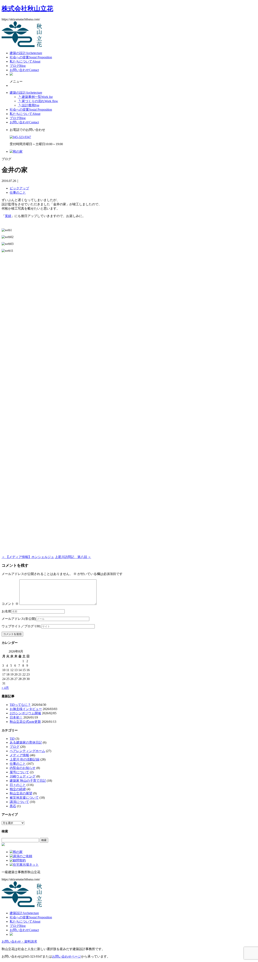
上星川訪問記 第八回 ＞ (73, 557)
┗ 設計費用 (28, 105)
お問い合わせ (24, 70)
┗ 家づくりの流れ (38, 101)
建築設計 (24, 913)
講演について (19, 802)
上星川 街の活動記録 (25, 759)
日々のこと (18, 785)
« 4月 (5, 687)
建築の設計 (26, 53)
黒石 (13, 806)
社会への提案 (31, 57)
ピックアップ (19, 188)
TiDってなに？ (20, 704)
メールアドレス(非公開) (19, 618)
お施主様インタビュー (26, 709)
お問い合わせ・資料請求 (19, 941)
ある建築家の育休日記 (26, 742)
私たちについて (25, 61)
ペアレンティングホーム (27, 751)
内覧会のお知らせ (22, 768)
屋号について (19, 772)
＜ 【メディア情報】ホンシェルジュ (28, 557)
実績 (8, 216)
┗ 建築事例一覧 (35, 97)
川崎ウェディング (22, 776)
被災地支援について (24, 797)
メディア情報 (19, 755)
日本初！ (16, 717)
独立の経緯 (18, 789)
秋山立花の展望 (21, 793)
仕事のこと (18, 192)
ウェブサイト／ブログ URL (21, 626)
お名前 (6, 611)
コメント (10, 603)
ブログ (18, 65)
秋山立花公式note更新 (25, 721)
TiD (12, 738)
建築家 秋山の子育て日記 (28, 780)
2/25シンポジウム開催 (25, 713)
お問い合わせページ (66, 956)
